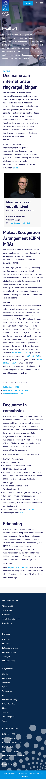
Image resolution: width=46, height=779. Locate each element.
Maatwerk (6, 644)
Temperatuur (7, 691)
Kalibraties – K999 (11, 387)
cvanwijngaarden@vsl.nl (19, 223)
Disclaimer (6, 759)
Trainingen (6, 656)
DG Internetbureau (25, 773)
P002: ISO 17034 (32, 356)
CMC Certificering (8, 661)
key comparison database (18, 567)
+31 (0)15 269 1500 (12, 619)
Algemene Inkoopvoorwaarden (13, 755)
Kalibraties (6, 639)
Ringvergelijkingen (9, 652)
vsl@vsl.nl (8, 623)
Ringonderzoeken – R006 (14, 393)
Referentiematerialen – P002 (15, 390)
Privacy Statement (9, 764)
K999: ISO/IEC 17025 (21, 352)
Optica (4, 687)
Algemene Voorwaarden (11, 751)
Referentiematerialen (10, 648)
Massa (4, 708)
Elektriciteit (6, 678)
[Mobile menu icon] (41, 3)
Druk (4, 695)
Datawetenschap (8, 704)
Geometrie (6, 682)
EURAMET (31, 509)
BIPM (15, 167)
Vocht (4, 721)
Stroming (5, 712)
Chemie (5, 674)
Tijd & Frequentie (8, 716)
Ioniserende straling (9, 699)
